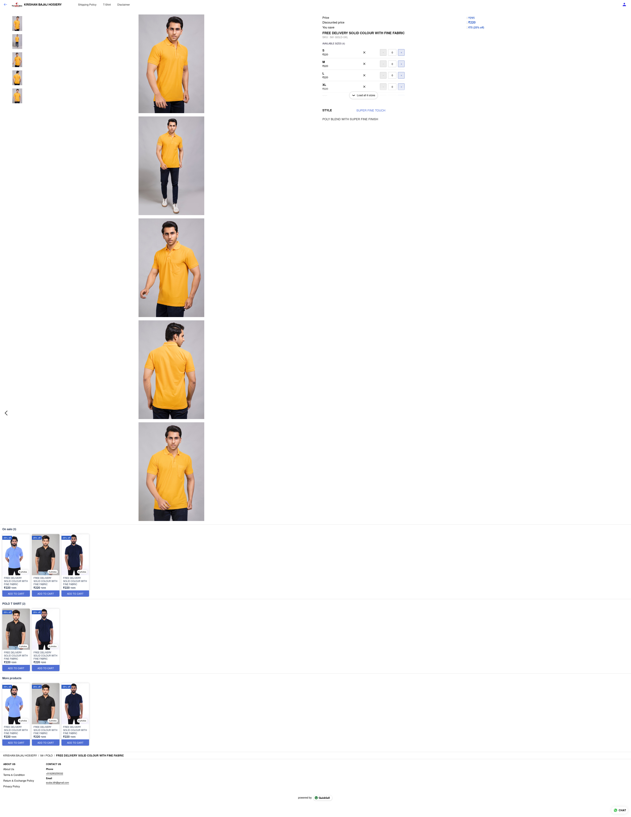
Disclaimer (123, 4)
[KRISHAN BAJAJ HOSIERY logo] (17, 4)
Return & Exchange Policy (18, 780)
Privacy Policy (11, 786)
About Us (8, 769)
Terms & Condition (14, 775)
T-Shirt (107, 4)
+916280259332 (54, 773)
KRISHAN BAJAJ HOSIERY (43, 4)
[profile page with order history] (624, 4)
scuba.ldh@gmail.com (57, 782)
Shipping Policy (87, 4)
